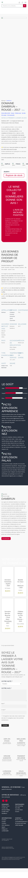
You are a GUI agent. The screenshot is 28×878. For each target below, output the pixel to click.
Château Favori (5, 806)
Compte (4, 821)
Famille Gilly (5, 807)
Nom (3, 703)
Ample (3, 365)
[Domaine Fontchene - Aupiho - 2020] (7, 572)
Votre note (7, 681)
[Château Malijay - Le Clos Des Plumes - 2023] (20, 604)
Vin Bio (23, 113)
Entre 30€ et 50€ (5, 113)
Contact (18, 818)
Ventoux (3, 312)
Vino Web (17, 807)
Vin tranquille (10, 115)
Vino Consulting (19, 806)
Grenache (12, 316)
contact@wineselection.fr (21, 821)
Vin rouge (3, 115)
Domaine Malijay (6, 809)
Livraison (4, 823)
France (12, 113)
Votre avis (6, 688)
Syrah (11, 318)
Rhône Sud (18, 113)
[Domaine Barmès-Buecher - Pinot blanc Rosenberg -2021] (7, 604)
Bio (2, 357)
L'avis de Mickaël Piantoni (18, 212)
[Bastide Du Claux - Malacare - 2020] (20, 572)
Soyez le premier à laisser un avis (14, 118)
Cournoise (12, 320)
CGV (3, 825)
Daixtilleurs (4, 813)
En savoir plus (6, 538)
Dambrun (8, 100)
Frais (6, 365)
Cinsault (12, 314)
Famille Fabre (5, 811)
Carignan (12, 312)
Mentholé (3, 367)
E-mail (3, 709)
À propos (4, 819)
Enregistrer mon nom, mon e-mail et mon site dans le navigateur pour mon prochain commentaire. (13, 718)
